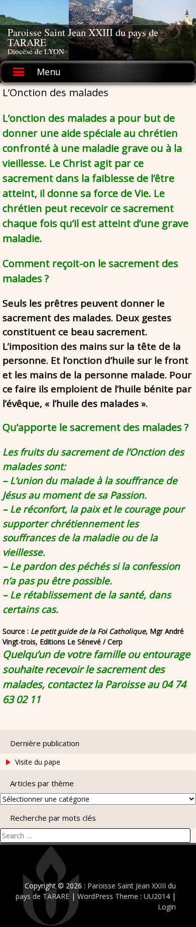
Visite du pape (37, 762)
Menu (49, 72)
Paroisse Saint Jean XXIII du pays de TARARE (83, 37)
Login (167, 906)
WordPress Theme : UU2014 (123, 896)
